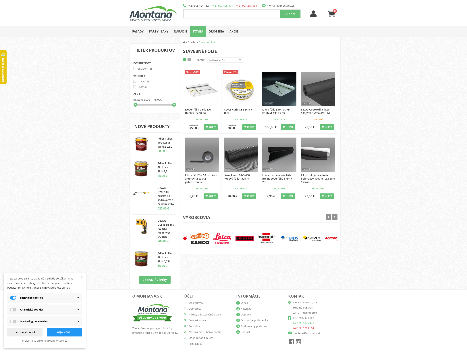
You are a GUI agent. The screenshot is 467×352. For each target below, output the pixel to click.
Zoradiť (201, 60)
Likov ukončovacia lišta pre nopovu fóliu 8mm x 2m (277, 178)
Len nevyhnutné (25, 332)
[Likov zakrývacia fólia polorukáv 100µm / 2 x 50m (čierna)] (318, 155)
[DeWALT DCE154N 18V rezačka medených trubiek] (142, 226)
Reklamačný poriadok (254, 326)
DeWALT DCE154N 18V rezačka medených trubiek (166, 228)
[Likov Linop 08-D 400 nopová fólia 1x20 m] (241, 155)
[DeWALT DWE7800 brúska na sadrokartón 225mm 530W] (142, 194)
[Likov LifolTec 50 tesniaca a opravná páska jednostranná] (202, 155)
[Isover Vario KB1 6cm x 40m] (241, 89)
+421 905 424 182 (198, 5)
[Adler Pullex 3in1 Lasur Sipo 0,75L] (142, 169)
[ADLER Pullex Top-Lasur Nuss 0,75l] (142, 144)
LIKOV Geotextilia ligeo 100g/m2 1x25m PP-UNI (315, 111)
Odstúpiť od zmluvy (201, 338)
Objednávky (196, 303)
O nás (244, 303)
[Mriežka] (185, 59)
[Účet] (313, 14)
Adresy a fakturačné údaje (205, 314)
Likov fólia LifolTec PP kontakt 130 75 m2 (276, 111)
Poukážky (194, 326)
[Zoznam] (189, 59)
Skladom (145, 68)
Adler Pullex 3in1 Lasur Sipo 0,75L (165, 257)
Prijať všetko (64, 332)
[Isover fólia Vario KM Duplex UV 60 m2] (202, 89)
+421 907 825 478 (222, 5)
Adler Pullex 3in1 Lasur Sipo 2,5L (165, 167)
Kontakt (245, 332)
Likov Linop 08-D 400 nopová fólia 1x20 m (237, 176)
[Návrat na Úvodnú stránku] (184, 42)
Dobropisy (195, 308)
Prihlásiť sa (195, 343)
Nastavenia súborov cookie (205, 332)
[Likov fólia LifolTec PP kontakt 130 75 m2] (279, 89)
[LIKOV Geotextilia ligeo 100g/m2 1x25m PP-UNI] (318, 89)
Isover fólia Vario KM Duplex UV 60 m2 (198, 111)
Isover (143, 81)
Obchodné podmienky (254, 320)
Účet (189, 296)
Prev (328, 217)
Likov (142, 87)
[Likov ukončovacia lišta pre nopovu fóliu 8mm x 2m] (279, 155)
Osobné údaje (197, 320)
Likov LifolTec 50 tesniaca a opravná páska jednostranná (201, 178)
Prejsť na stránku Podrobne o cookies (44, 340)
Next (334, 217)
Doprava (246, 314)
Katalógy (246, 308)
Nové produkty (152, 126)
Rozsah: (138, 99)
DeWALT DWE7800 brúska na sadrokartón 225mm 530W (166, 196)
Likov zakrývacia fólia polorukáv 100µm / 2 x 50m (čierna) (318, 178)
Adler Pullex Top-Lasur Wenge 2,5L (165, 142)
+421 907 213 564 (246, 5)
